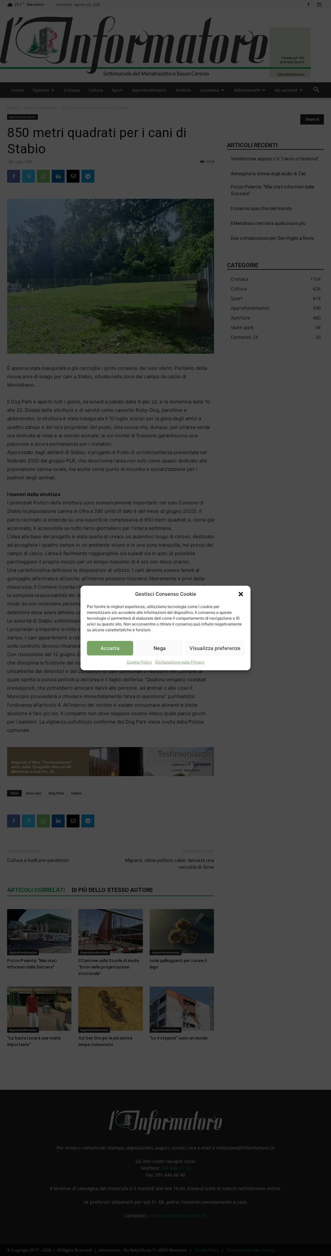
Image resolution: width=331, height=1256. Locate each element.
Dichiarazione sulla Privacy (180, 662)
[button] (241, 594)
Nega (160, 648)
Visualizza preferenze (214, 648)
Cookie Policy (139, 662)
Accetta (110, 648)
